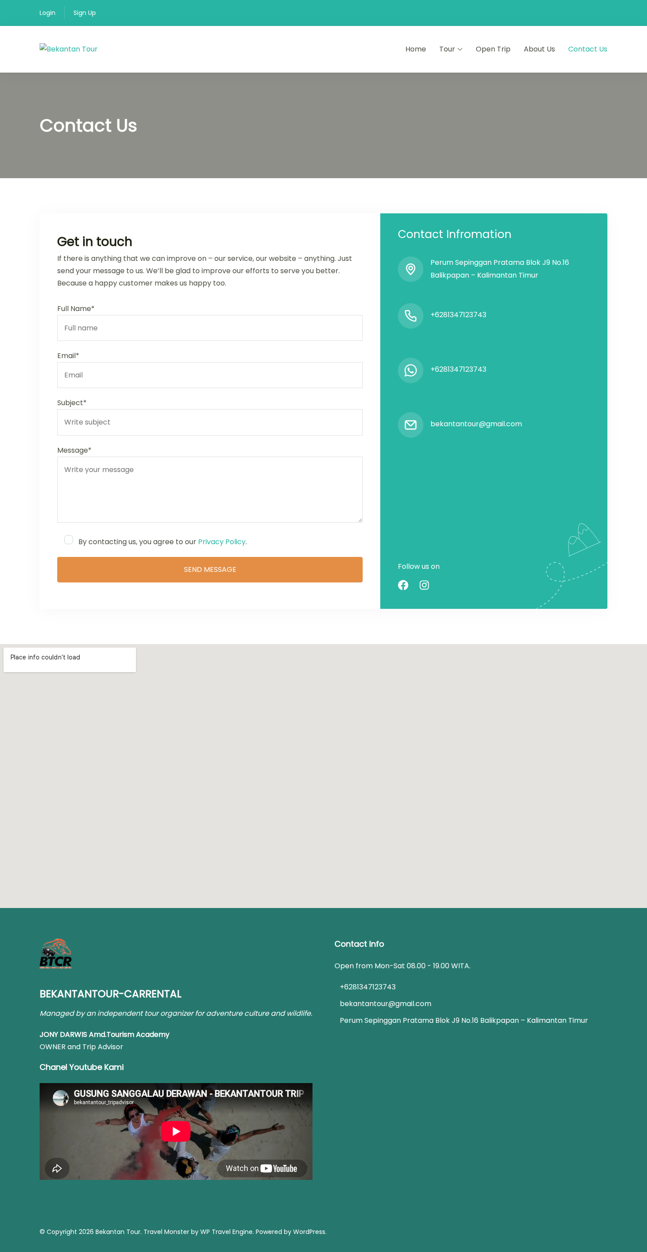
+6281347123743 (458, 315)
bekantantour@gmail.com (476, 424)
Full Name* (76, 309)
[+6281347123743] (410, 316)
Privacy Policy (222, 542)
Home (415, 49)
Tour (447, 49)
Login (47, 12)
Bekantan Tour (118, 1231)
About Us (539, 49)
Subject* (72, 403)
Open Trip (493, 49)
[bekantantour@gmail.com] (410, 425)
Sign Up (85, 12)
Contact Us (587, 49)
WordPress (309, 1231)
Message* (74, 450)
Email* (68, 356)
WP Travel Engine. (227, 1231)
